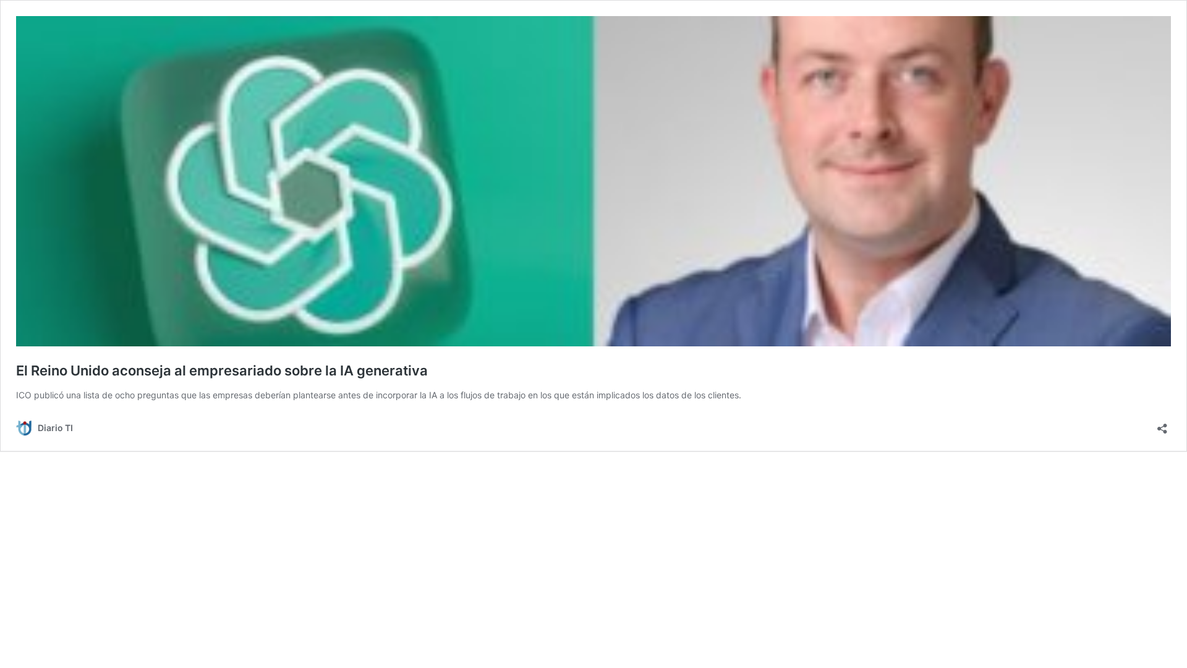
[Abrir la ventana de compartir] (1162, 424)
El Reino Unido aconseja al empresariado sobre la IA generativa (222, 370)
